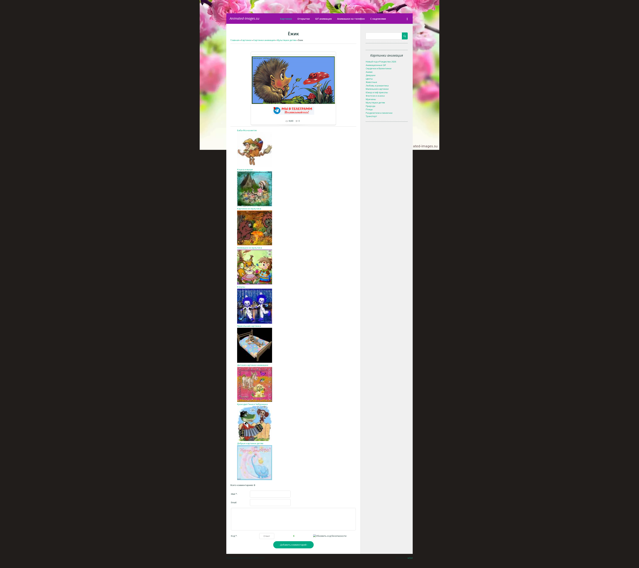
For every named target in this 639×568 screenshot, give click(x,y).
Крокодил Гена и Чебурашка (252, 404)
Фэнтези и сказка (375, 95)
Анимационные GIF (376, 65)
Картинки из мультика (249, 208)
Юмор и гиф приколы (377, 92)
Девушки (370, 75)
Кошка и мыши (245, 169)
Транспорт (371, 116)
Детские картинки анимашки (252, 365)
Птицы (369, 109)
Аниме (369, 71)
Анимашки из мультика (249, 247)
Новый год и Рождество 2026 (381, 61)
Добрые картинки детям (250, 443)
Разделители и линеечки (379, 112)
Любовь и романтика (377, 85)
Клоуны (241, 286)
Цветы (369, 78)
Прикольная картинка (249, 325)
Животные (371, 82)
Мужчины (371, 99)
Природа (370, 106)
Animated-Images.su (244, 18)
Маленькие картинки (377, 88)
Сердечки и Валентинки (378, 68)
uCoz (410, 557)
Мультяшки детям (375, 102)
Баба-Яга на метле (247, 130)
